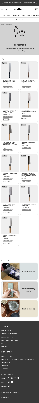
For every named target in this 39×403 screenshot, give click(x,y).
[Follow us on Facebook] (8, 378)
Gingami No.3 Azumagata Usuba (9, 235)
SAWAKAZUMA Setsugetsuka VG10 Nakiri (28, 110)
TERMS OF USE (6, 362)
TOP (3, 15)
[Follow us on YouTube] (18, 378)
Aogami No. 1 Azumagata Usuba (28, 143)
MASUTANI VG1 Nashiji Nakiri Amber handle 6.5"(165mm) (28, 82)
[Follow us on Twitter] (12, 378)
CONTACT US (5, 347)
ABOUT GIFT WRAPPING (9, 334)
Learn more (19, 4)
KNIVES (9, 15)
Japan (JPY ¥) (6, 392)
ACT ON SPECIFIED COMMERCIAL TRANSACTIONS (17, 359)
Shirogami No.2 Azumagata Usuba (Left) (28, 204)
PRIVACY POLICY (7, 356)
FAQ (2, 343)
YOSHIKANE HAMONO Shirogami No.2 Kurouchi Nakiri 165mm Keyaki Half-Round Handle (28, 175)
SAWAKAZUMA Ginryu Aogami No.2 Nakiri (9, 204)
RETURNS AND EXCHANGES (10, 340)
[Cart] (35, 10)
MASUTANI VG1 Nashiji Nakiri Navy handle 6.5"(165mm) (9, 82)
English (15, 392)
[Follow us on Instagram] (15, 378)
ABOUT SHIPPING (7, 337)
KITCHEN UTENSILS (19, 15)
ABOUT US (4, 366)
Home (2, 24)
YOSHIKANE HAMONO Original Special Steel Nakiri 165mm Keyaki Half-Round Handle (10, 144)
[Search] (6, 10)
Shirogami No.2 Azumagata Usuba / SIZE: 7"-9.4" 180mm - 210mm (10, 111)
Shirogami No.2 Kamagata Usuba (10, 174)
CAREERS (4, 369)
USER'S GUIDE (6, 330)
